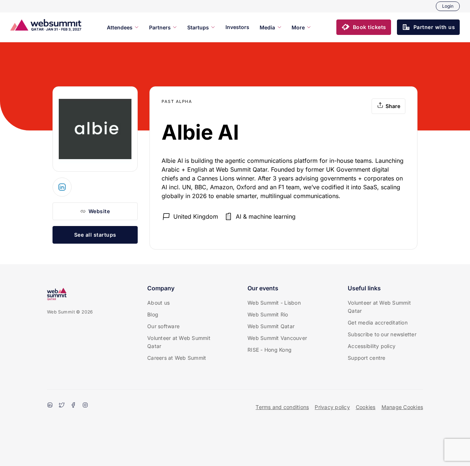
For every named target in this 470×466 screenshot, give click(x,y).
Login (447, 6)
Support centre (367, 358)
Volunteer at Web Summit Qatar (178, 342)
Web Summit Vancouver (277, 338)
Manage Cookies (402, 407)
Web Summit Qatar (270, 326)
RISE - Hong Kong (269, 350)
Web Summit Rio (267, 314)
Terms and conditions (282, 407)
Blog (152, 314)
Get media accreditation (378, 322)
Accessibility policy (371, 346)
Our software (163, 326)
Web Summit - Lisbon (274, 303)
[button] (363, 27)
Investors (237, 27)
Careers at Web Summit (176, 358)
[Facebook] (73, 405)
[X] (62, 405)
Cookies (366, 407)
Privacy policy (332, 407)
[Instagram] (85, 405)
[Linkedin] (50, 405)
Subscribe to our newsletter (382, 334)
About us (158, 303)
